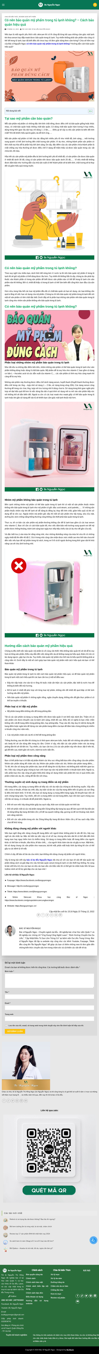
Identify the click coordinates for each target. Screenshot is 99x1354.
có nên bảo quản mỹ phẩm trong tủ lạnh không (47, 44)
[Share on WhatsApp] (39, 915)
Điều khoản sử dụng (34, 1297)
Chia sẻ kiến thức (11, 17)
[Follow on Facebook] (4, 1101)
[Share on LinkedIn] (60, 915)
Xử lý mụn (55, 1274)
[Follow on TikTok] (8, 1101)
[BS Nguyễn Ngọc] (50, 5)
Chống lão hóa (57, 1290)
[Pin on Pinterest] (56, 915)
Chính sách (30, 1278)
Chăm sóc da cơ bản (59, 1286)
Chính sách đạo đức (34, 1293)
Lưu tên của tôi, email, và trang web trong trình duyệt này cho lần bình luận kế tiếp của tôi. (46, 1025)
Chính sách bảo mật (34, 1282)
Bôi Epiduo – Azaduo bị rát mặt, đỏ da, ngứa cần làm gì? (31, 1248)
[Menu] (3, 5)
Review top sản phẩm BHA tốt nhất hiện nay (30, 1234)
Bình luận (9, 971)
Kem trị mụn (56, 1294)
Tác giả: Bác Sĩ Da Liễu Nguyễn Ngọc (36, 29)
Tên (7, 992)
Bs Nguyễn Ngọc (17, 1304)
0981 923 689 (6, 1300)
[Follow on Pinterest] (17, 1101)
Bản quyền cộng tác (34, 1274)
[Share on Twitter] (47, 915)
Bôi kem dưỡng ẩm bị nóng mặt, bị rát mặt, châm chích (31, 1226)
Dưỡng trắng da (57, 1282)
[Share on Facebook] (43, 915)
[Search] (95, 5)
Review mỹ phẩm (58, 1298)
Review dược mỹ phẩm (27, 17)
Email (7, 1003)
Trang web (9, 1014)
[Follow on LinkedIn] (21, 1101)
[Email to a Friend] (52, 915)
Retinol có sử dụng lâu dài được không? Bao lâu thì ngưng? (32, 1219)
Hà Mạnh (70, 1350)
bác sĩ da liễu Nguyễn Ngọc (39, 860)
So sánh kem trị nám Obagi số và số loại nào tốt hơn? (32, 1241)
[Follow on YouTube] (26, 1101)
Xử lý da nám (56, 1278)
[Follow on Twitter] (13, 1101)
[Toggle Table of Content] (89, 111)
